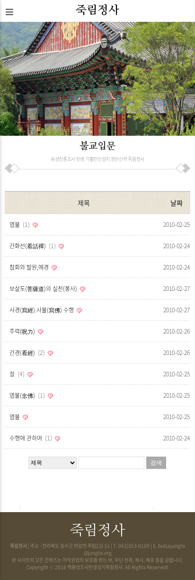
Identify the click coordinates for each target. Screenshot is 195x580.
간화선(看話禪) (31, 246)
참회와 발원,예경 (29, 267)
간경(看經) (26, 352)
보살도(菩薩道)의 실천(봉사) (44, 288)
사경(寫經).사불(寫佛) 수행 (42, 310)
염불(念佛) (26, 395)
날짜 (176, 202)
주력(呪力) (22, 331)
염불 (18, 224)
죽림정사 (97, 10)
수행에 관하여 (29, 438)
